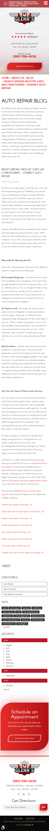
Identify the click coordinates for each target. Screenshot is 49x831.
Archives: (8, 634)
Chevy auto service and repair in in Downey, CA (23, 511)
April (8, 657)
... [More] (5, 627)
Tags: (5, 602)
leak (4, 608)
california (37, 608)
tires (18, 612)
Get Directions (24, 801)
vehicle (24, 436)
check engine (37, 620)
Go (43, 807)
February (10, 663)
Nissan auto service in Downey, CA (17, 539)
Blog (30, 78)
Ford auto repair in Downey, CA (16, 546)
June (8, 651)
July (7, 648)
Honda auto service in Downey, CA (17, 525)
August (9, 645)
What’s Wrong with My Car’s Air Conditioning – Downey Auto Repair (24, 85)
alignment (7, 616)
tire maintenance (31, 612)
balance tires (37, 616)
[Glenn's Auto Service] (24, 17)
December (10, 676)
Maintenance (8, 624)
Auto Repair (9, 584)
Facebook (18, 794)
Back (6, 566)
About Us (17, 78)
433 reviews (32, 37)
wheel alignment (22, 616)
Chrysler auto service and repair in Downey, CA (23, 552)
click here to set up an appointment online (28, 480)
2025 (6, 671)
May (8, 654)
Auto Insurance (10, 589)
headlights (22, 624)
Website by (24, 825)
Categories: (10, 577)
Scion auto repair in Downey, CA (16, 532)
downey (26, 608)
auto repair (14, 608)
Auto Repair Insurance (13, 594)
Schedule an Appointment (24, 738)
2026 (6, 640)
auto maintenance (11, 620)
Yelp (29, 794)
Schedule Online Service (25, 66)
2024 (6, 680)
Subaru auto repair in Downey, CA (17, 504)
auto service (8, 612)
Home (5, 78)
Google (24, 794)
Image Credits (18, 818)
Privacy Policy (30, 818)
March (9, 660)
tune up (25, 620)
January (9, 666)
